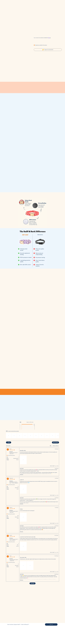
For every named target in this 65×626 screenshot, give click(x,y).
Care (34, 70)
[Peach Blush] (35, 36)
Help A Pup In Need (48, 602)
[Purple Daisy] (35, 33)
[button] (8, 435)
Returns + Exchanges (48, 608)
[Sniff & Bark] (5, 3)
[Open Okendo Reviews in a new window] (55, 439)
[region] (32, 435)
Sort (50, 445)
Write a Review (56, 442)
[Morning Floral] (44, 33)
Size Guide (35, 40)
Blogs (45, 601)
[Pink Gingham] (38, 33)
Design (35, 68)
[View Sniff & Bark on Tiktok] (37, 619)
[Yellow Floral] (51, 33)
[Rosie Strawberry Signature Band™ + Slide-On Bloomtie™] (5, 37)
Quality (35, 66)
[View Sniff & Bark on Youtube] (35, 619)
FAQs (45, 605)
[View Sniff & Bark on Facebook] (27, 619)
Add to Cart (51, 624)
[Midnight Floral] (48, 33)
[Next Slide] (58, 435)
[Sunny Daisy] (57, 33)
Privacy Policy (47, 611)
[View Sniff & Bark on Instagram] (32, 619)
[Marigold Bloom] (54, 33)
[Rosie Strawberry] (38, 36)
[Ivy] (41, 33)
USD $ (32, 616)
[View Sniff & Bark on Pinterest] (30, 619)
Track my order (47, 607)
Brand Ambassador (48, 604)
